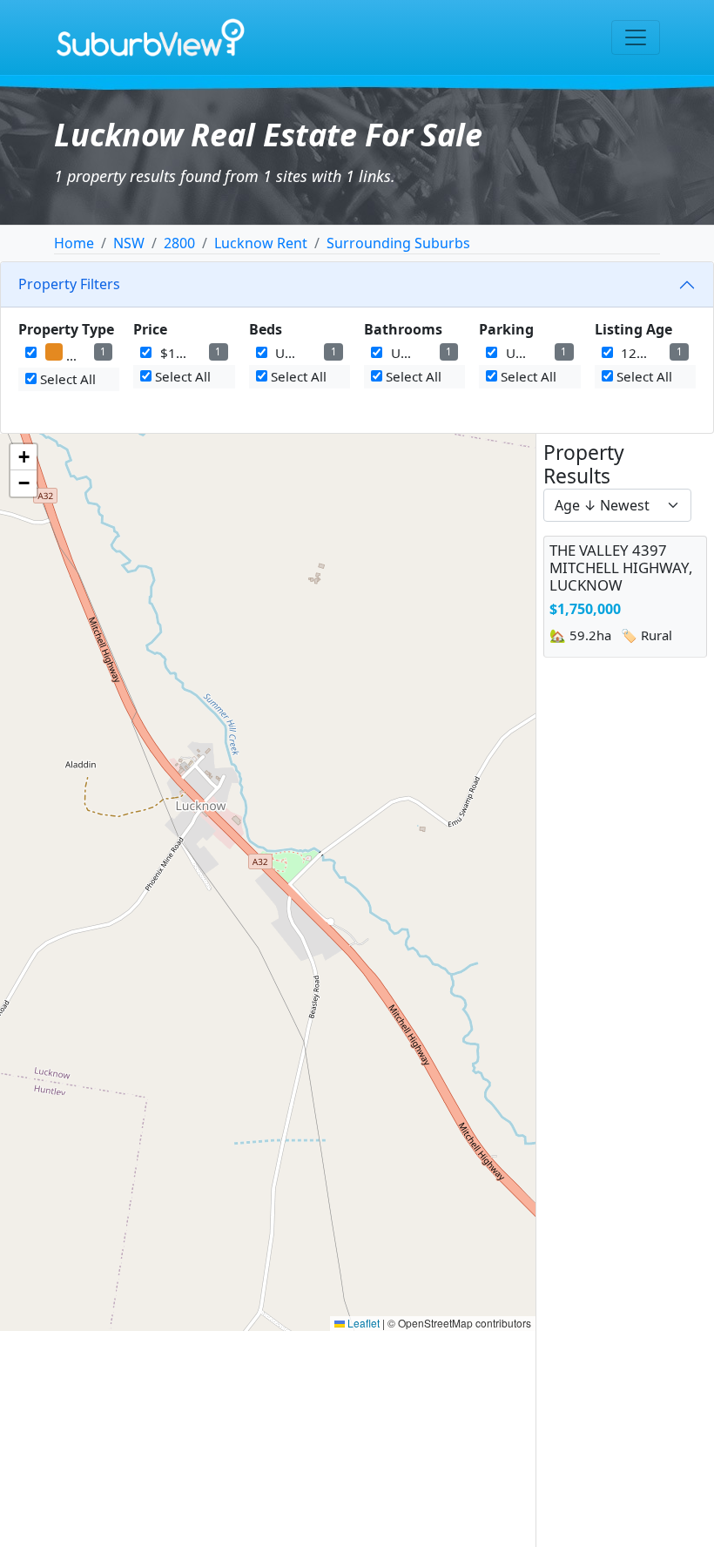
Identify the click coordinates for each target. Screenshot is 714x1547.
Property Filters (69, 284)
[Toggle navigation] (635, 37)
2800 (179, 243)
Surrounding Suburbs (398, 243)
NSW (129, 243)
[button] (23, 457)
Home (74, 243)
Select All (66, 379)
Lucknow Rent (260, 243)
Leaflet (362, 1322)
